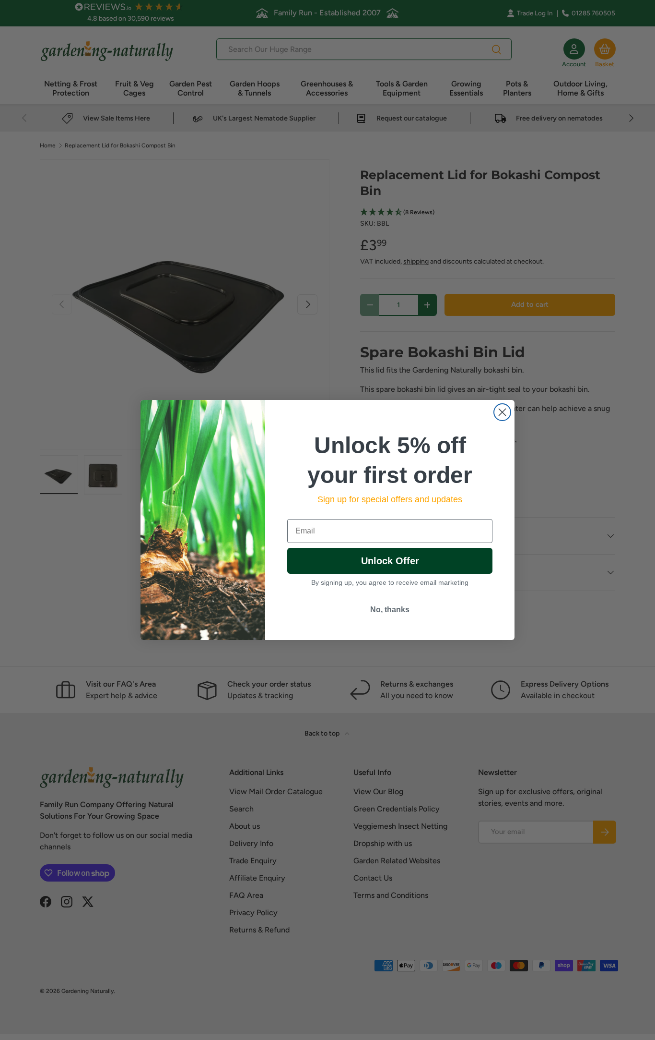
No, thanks (389, 609)
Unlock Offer (390, 561)
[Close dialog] (502, 412)
